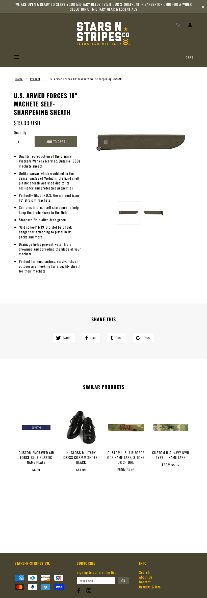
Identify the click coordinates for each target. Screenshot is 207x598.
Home (19, 79)
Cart (189, 57)
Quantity (20, 132)
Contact (145, 581)
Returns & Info (150, 586)
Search (144, 572)
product (35, 79)
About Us (145, 577)
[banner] (103, 33)
